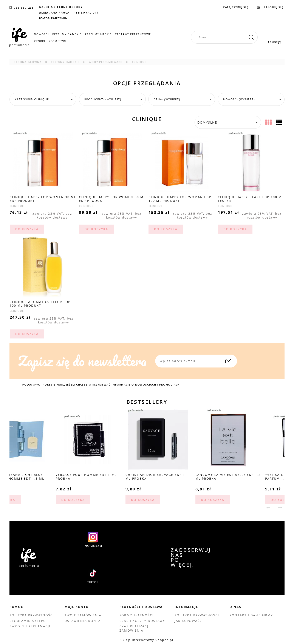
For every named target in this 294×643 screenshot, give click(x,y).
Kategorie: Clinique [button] (32, 99)
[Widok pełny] (279, 122)
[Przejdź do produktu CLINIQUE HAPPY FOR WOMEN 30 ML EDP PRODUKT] (43, 162)
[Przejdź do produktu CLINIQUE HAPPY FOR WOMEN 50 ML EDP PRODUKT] (112, 162)
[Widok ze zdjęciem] (269, 122)
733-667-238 (24, 7)
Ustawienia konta (83, 621)
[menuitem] (41, 34)
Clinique (17, 206)
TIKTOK (93, 582)
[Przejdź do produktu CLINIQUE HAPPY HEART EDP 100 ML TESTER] (251, 162)
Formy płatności (136, 615)
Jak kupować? (188, 621)
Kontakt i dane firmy (251, 615)
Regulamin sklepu (27, 621)
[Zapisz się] (228, 361)
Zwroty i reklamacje (30, 626)
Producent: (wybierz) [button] (102, 99)
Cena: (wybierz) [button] (167, 99)
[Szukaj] (251, 37)
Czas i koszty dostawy (142, 621)
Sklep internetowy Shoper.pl (147, 640)
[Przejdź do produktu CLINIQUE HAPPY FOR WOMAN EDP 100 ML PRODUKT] (182, 162)
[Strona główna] (19, 37)
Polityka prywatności (31, 615)
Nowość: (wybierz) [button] (239, 99)
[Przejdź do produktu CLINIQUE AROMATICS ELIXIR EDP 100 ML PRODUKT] (43, 267)
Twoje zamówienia (83, 615)
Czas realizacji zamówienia (134, 628)
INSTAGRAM (93, 546)
